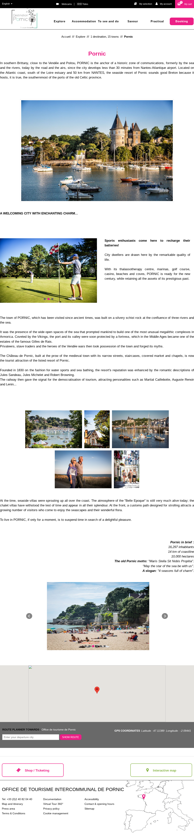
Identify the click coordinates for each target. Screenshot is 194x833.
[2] (48, 299)
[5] (101, 646)
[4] (97, 646)
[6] (105, 646)
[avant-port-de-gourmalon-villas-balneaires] (53, 429)
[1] (45, 299)
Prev (5, 270)
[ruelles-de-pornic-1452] (126, 469)
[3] (52, 299)
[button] (184, 4)
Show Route (70, 737)
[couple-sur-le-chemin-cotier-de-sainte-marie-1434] (83, 469)
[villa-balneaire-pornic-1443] (97, 429)
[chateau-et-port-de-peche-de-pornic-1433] (140, 429)
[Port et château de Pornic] (97, 150)
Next (92, 270)
